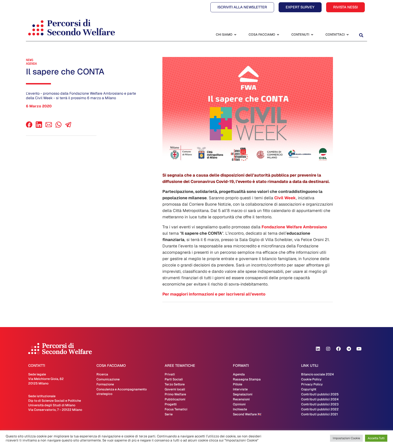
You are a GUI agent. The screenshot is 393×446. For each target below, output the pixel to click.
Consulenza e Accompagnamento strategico (121, 391)
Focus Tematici (176, 409)
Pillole (237, 384)
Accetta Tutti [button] (376, 438)
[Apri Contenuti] (312, 34)
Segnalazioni (242, 394)
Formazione (105, 384)
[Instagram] (328, 348)
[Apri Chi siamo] (235, 34)
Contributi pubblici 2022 (320, 409)
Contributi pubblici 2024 (320, 399)
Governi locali (175, 389)
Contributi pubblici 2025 (320, 394)
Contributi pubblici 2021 (319, 414)
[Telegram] (348, 348)
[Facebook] (29, 126)
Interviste (240, 389)
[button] (361, 35)
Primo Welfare (175, 394)
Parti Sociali (174, 379)
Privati (170, 374)
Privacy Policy (312, 384)
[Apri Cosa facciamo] (278, 34)
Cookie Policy (311, 379)
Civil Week (285, 197)
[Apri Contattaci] (347, 34)
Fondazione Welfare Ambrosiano (294, 226)
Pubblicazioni (175, 399)
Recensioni (241, 399)
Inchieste (240, 409)
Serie (169, 414)
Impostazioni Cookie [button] (346, 438)
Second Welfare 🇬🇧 (247, 414)
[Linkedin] (317, 348)
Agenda (31, 64)
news (29, 60)
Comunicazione (108, 379)
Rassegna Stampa (247, 379)
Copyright (308, 389)
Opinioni (239, 404)
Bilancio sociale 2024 (317, 374)
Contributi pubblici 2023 (320, 404)
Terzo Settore (175, 384)
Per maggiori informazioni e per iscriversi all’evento (213, 294)
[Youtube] (358, 348)
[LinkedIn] (39, 126)
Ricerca (102, 374)
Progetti (171, 404)
